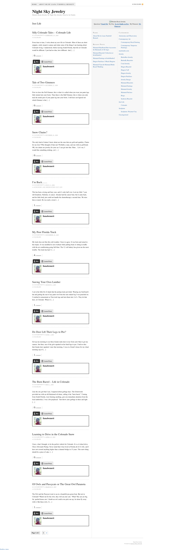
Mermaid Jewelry (126, 89)
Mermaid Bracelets (127, 83)
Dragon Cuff (125, 70)
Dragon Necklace (126, 76)
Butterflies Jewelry (127, 57)
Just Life (59, 187)
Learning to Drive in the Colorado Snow (53, 434)
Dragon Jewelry (126, 73)
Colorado (37, 37)
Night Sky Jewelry (48, 11)
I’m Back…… (39, 182)
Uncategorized (123, 115)
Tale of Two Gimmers (43, 82)
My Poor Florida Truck (44, 232)
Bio (37, 62)
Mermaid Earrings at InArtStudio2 (104, 58)
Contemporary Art (124, 39)
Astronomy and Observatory (44, 187)
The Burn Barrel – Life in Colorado (50, 381)
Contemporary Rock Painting (130, 42)
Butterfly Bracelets (127, 60)
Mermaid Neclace (126, 92)
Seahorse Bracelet (126, 99)
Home (34, 4)
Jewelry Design (126, 79)
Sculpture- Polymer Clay (129, 111)
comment (37, 205)
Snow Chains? (39, 132)
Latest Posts (48, 62)
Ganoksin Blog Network (136, 543)
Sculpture (122, 108)
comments (37, 56)
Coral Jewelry (125, 63)
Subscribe (136, 4)
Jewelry (121, 54)
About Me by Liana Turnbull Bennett (56, 4)
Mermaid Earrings (126, 86)
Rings (123, 95)
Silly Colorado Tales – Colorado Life (51, 32)
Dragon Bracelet (126, 67)
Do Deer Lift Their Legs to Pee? (49, 331)
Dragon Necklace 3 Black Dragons (104, 61)
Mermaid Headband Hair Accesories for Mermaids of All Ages (104, 48)
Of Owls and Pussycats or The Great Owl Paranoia (58, 484)
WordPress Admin (4, 549)
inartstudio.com (124, 51)
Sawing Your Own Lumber (46, 282)
